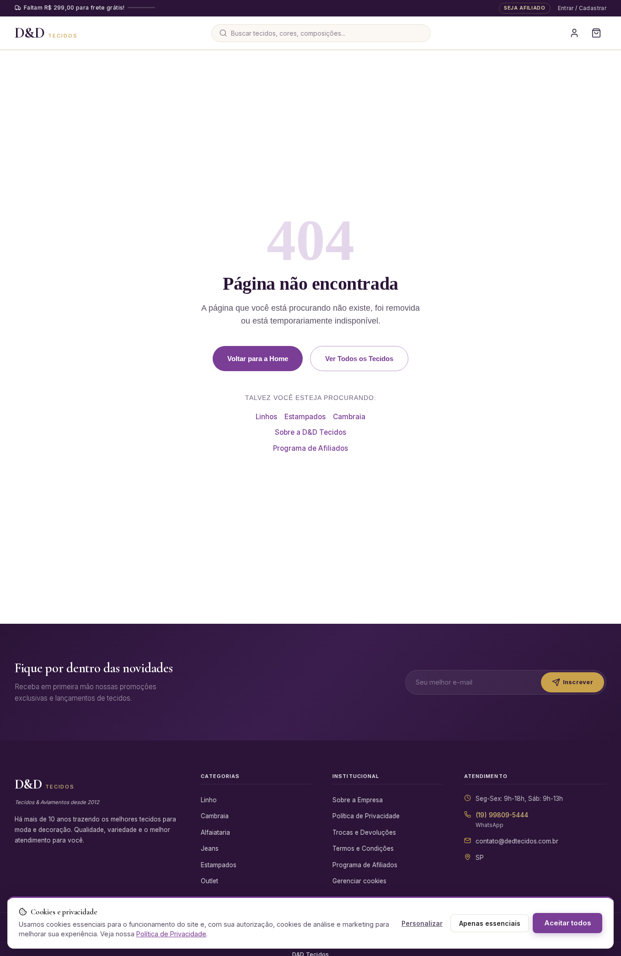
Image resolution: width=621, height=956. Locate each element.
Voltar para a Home (257, 358)
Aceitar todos (567, 923)
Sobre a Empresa (357, 800)
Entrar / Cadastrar (582, 8)
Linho (209, 800)
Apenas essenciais (489, 923)
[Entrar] (574, 33)
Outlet (209, 881)
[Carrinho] (596, 33)
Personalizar (422, 923)
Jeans (210, 848)
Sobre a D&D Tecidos (310, 432)
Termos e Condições (363, 848)
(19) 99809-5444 (502, 815)
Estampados (305, 416)
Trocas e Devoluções (364, 832)
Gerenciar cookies (359, 881)
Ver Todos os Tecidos (359, 358)
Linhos (266, 416)
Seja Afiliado (525, 8)
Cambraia (349, 416)
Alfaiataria (215, 832)
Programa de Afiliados (310, 448)
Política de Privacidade (366, 816)
